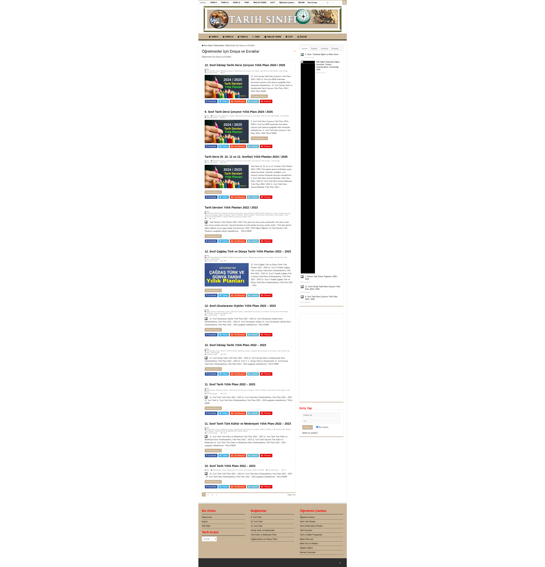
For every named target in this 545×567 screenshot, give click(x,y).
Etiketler (335, 49)
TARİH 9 (213, 3)
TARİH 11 (236, 3)
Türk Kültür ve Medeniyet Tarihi (263, 535)
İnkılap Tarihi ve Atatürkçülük (263, 530)
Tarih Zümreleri (306, 530)
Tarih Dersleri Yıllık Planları (269, 71)
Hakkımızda (207, 517)
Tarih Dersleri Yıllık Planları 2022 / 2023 (231, 207)
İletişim (205, 521)
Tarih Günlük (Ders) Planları (311, 526)
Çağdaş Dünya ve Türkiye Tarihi (264, 539)
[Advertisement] (321, 357)
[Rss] (328, 2)
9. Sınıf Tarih (256, 517)
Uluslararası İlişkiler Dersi (242, 217)
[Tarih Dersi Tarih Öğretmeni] (272, 18)
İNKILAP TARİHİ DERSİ (256, 213)
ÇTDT (290, 37)
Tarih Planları (283, 71)
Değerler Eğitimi (306, 548)
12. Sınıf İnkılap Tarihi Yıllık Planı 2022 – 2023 (235, 345)
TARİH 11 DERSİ (237, 215)
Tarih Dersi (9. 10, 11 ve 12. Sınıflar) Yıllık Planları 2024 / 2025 (246, 156)
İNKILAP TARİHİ (259, 3)
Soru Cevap (312, 3)
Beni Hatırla (323, 427)
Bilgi (207, 69)
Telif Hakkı (206, 526)
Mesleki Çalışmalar (308, 552)
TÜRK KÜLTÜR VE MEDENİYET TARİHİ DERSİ (231, 431)
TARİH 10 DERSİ (224, 215)
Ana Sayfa (203, 36)
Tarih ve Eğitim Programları (311, 535)
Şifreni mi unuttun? (310, 433)
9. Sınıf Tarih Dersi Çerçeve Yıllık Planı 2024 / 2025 (239, 111)
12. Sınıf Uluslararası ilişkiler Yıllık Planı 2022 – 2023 (240, 305)
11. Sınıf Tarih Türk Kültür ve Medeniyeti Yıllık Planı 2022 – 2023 (248, 423)
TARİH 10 (225, 3)
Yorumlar (324, 49)
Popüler (314, 49)
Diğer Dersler (211, 311)
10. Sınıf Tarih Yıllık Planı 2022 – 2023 (230, 465)
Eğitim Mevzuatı (306, 539)
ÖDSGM (301, 3)
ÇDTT (272, 3)
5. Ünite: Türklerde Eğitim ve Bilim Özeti (321, 54)
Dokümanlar (219, 45)
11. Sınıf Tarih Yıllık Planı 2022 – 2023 (230, 384)
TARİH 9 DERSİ (248, 215)
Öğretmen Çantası (286, 3)
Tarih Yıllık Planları (308, 521)
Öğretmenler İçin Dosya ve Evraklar (246, 71)
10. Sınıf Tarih (256, 521)
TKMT (246, 3)
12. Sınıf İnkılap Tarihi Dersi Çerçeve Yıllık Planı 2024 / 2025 (245, 65)
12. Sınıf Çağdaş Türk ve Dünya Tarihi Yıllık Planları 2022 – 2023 (248, 251)
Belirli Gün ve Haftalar (309, 543)
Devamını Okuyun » (259, 96)
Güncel (304, 49)
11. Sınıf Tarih (256, 526)
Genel (218, 71)
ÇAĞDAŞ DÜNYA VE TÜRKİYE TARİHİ (220, 213)
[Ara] (344, 2)
